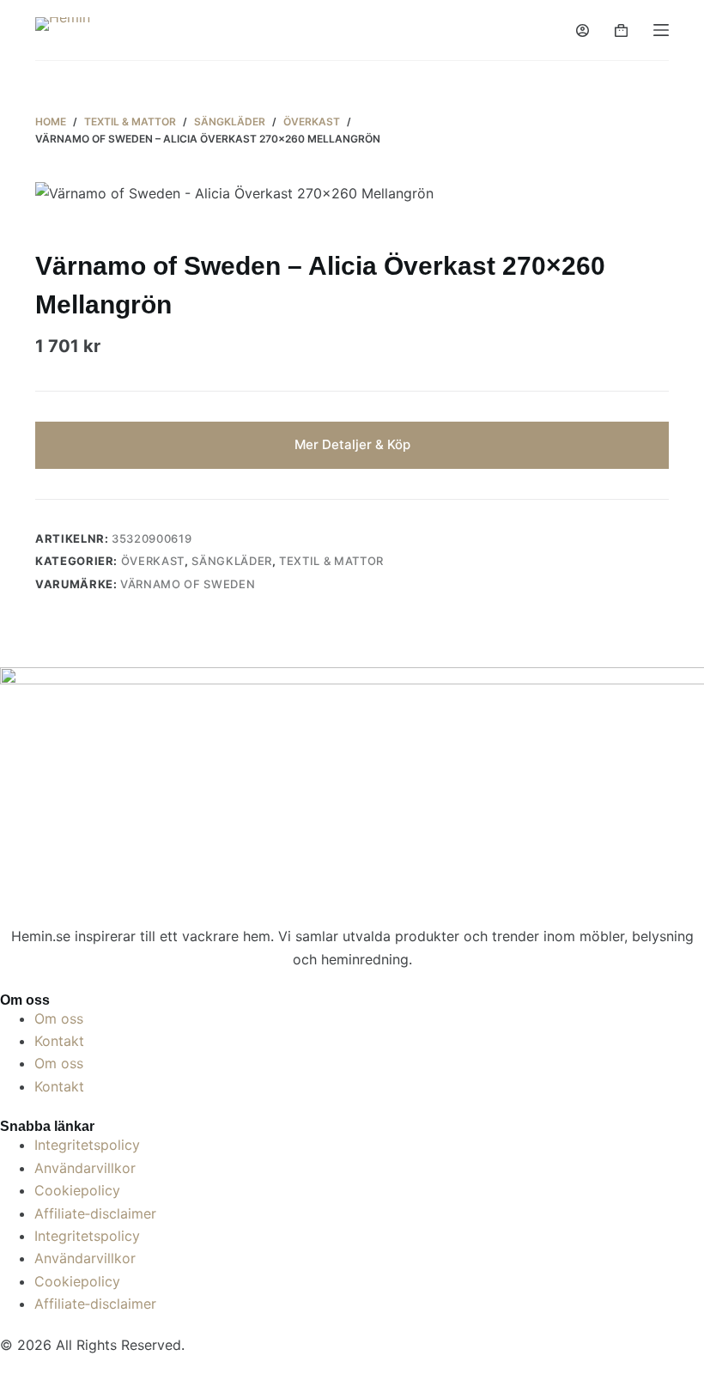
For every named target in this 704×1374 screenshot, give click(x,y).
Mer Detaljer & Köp (352, 444)
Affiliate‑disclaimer (95, 1213)
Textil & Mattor (331, 561)
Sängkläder (231, 561)
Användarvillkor (85, 1167)
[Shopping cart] (621, 30)
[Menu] (661, 30)
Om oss (58, 1018)
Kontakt (59, 1040)
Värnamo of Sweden (187, 584)
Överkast (153, 561)
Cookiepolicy (77, 1190)
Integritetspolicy (87, 1144)
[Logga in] (582, 30)
